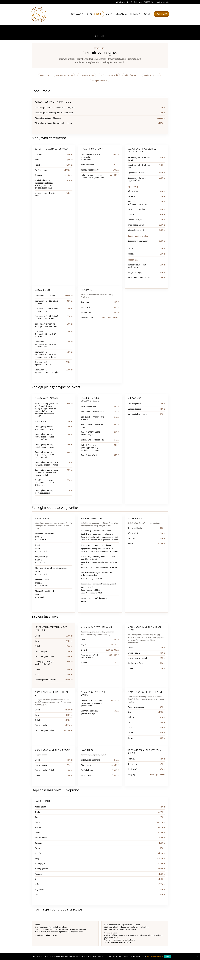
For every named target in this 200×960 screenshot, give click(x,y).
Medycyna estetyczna (64, 75)
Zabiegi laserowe (130, 75)
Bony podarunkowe (99, 81)
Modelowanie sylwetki (109, 75)
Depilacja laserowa (151, 75)
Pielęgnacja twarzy (86, 75)
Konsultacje (44, 75)
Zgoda (168, 956)
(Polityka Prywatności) (155, 956)
